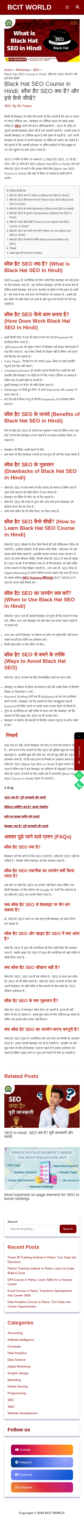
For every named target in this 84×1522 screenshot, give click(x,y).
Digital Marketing (19, 1366)
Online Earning (18, 1386)
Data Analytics (17, 1353)
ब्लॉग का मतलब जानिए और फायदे (21, 816)
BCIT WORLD (29, 7)
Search (68, 1229)
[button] (78, 7)
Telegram (25, 1462)
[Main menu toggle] (67, 7)
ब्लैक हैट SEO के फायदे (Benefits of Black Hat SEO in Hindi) (41, 208)
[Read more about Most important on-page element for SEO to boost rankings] (42, 1168)
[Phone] (79, 785)
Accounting (15, 1333)
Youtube (25, 1449)
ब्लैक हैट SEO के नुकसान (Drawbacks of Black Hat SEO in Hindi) (40, 215)
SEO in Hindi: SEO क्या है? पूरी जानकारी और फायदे (38, 1134)
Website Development (22, 1413)
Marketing (14, 1380)
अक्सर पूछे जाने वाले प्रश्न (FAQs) (25, 252)
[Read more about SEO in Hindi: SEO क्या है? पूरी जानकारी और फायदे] (42, 1106)
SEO (7, 106)
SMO (11, 1406)
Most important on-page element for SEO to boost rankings (41, 1196)
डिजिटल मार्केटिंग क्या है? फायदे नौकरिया (26, 807)
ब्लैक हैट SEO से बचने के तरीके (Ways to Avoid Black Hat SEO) (38, 241)
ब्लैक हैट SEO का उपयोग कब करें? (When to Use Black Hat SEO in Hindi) (40, 233)
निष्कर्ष (12, 248)
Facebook (25, 1474)
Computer (14, 1346)
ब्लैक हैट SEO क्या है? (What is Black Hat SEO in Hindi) (39, 195)
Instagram (25, 1487)
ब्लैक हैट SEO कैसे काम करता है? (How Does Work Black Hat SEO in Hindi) (41, 202)
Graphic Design (18, 1373)
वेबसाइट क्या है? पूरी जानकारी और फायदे (26, 826)
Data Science (17, 1359)
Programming (17, 1393)
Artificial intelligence (21, 1339)
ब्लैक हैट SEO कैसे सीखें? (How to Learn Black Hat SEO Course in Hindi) (39, 224)
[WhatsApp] (79, 775)
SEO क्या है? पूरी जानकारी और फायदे (25, 797)
